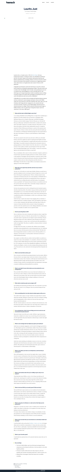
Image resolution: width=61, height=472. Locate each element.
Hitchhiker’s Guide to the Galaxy (35, 423)
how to (47, 2)
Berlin (16, 464)
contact (52, 2)
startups (20, 463)
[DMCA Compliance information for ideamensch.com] (42, 471)
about (43, 2)
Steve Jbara (17, 466)
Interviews (17, 463)
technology (25, 463)
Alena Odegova (17, 467)
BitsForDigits (35, 75)
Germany (19, 464)
